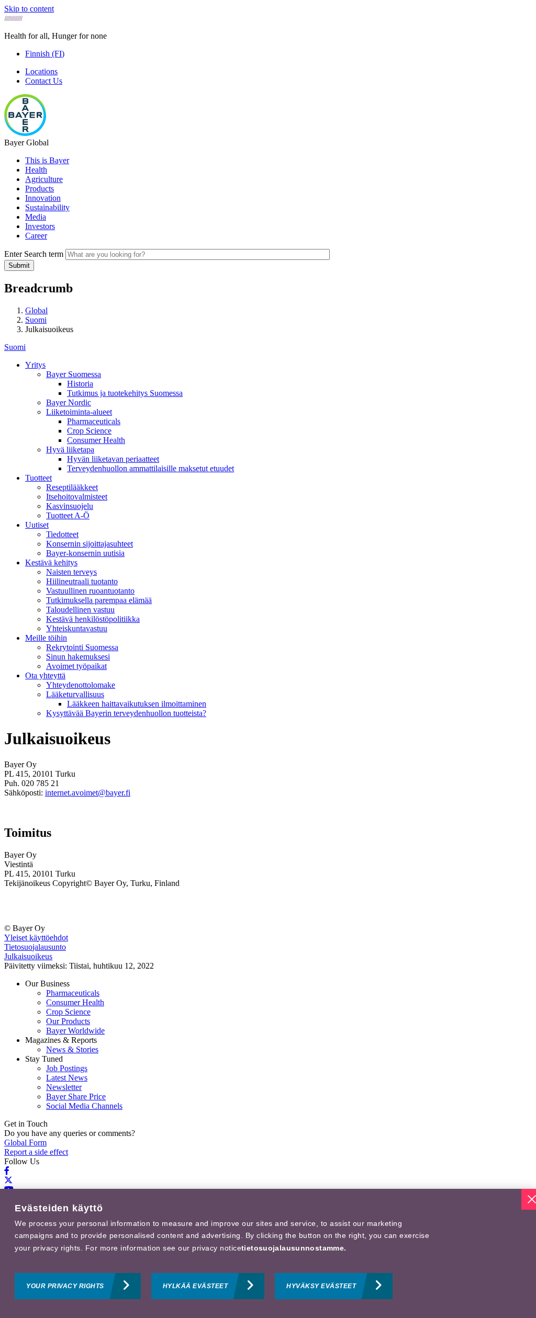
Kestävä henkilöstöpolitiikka (93, 619)
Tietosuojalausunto (35, 946)
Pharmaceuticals (93, 421)
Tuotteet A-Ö (68, 515)
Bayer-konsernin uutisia (85, 553)
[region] (268, 1253)
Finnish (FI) (44, 53)
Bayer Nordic (68, 402)
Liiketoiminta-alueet (79, 411)
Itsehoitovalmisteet (76, 496)
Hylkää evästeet (195, 1286)
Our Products (68, 1021)
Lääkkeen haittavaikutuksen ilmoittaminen (136, 703)
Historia (80, 383)
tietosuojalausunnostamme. (294, 1248)
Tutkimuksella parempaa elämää (99, 600)
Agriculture (44, 179)
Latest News (66, 1077)
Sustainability (47, 207)
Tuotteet (38, 477)
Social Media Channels (84, 1105)
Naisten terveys (71, 571)
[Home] (25, 133)
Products (39, 188)
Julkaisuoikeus (28, 956)
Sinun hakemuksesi (78, 656)
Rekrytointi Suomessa (82, 647)
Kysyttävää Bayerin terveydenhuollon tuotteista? (126, 713)
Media (35, 216)
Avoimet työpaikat (76, 666)
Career (36, 235)
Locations (41, 71)
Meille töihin (46, 637)
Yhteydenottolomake (80, 684)
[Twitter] (8, 1180)
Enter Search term (33, 253)
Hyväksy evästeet (321, 1286)
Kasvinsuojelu (69, 506)
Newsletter (64, 1087)
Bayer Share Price (76, 1096)
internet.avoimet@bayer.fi (87, 792)
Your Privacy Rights (65, 1286)
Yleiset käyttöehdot (36, 937)
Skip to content (29, 8)
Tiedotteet (62, 534)
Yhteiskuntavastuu (76, 628)
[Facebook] (6, 1170)
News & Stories (72, 1049)
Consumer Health (96, 440)
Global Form (25, 1142)
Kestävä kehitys (51, 562)
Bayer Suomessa (73, 374)
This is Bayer (47, 160)
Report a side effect (36, 1151)
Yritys (35, 364)
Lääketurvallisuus (75, 694)
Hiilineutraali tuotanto (82, 581)
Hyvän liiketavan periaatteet (113, 459)
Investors (40, 226)
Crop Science (89, 430)
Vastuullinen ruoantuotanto (90, 590)
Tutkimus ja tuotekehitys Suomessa (125, 393)
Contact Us (43, 80)
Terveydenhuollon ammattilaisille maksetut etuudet (150, 468)
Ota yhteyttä (45, 675)
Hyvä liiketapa (70, 449)
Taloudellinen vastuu (80, 609)
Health (36, 169)
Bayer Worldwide (75, 1030)
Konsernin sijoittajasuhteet (89, 543)
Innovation (43, 198)
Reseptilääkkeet (72, 487)
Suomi (15, 347)
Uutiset (37, 524)
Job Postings (66, 1068)
